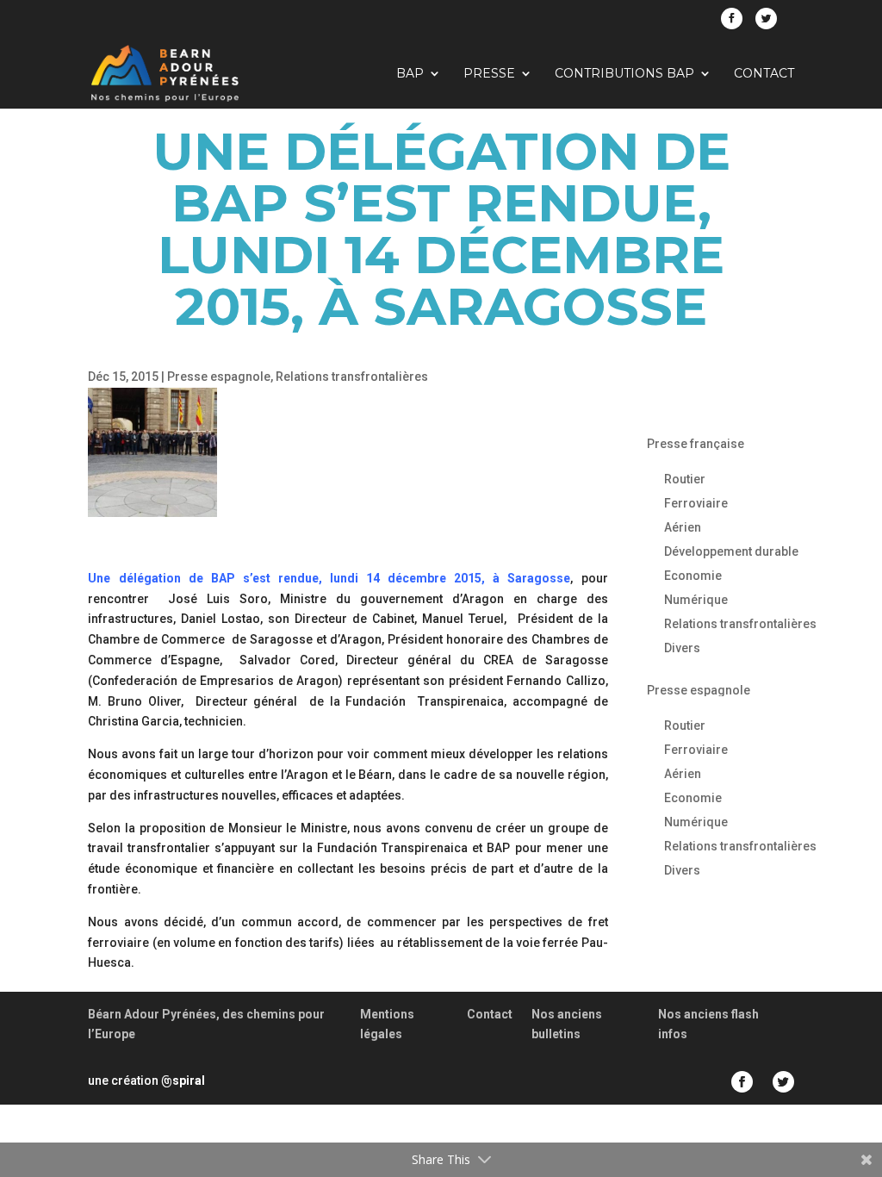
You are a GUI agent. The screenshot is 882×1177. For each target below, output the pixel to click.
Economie (693, 575)
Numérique (696, 600)
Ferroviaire (696, 503)
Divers (682, 648)
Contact (764, 74)
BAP (410, 74)
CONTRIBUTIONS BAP (624, 74)
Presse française (695, 444)
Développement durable (731, 551)
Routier (684, 479)
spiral (183, 1080)
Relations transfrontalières (352, 376)
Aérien (682, 527)
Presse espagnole (218, 376)
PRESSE (489, 74)
